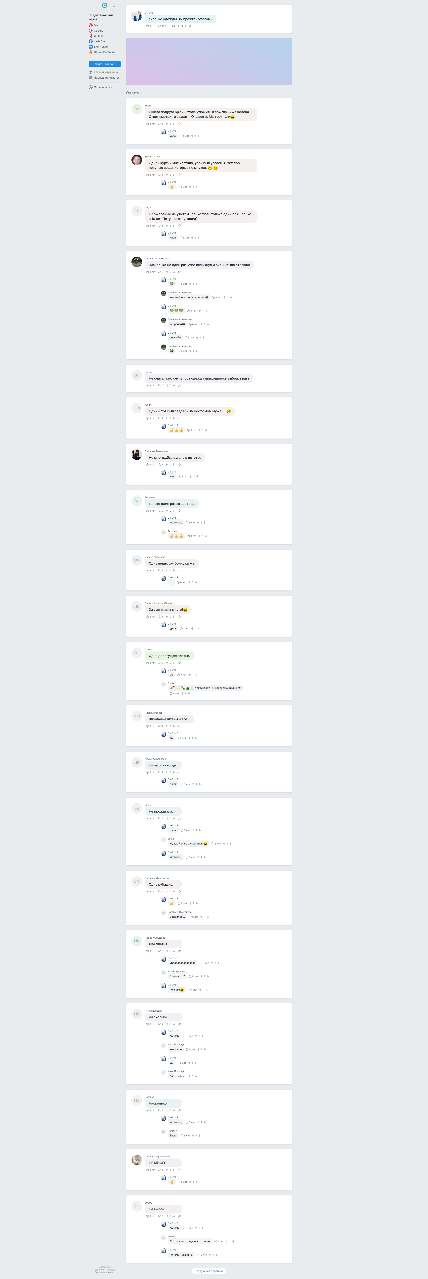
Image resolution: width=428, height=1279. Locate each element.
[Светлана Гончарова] (138, 454)
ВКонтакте (101, 46)
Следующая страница (209, 1271)
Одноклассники (104, 52)
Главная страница (106, 72)
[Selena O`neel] (138, 160)
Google (98, 30)
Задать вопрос (104, 64)
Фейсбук (99, 41)
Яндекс (98, 36)
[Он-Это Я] (138, 16)
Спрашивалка (103, 87)
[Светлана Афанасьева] (138, 1159)
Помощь (110, 1269)
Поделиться (191, 25)
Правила (99, 1269)
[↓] (185, 26)
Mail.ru (98, 25)
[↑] (179, 26)
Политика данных (105, 1272)
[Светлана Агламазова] (138, 262)
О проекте (105, 1266)
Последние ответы (106, 77)
